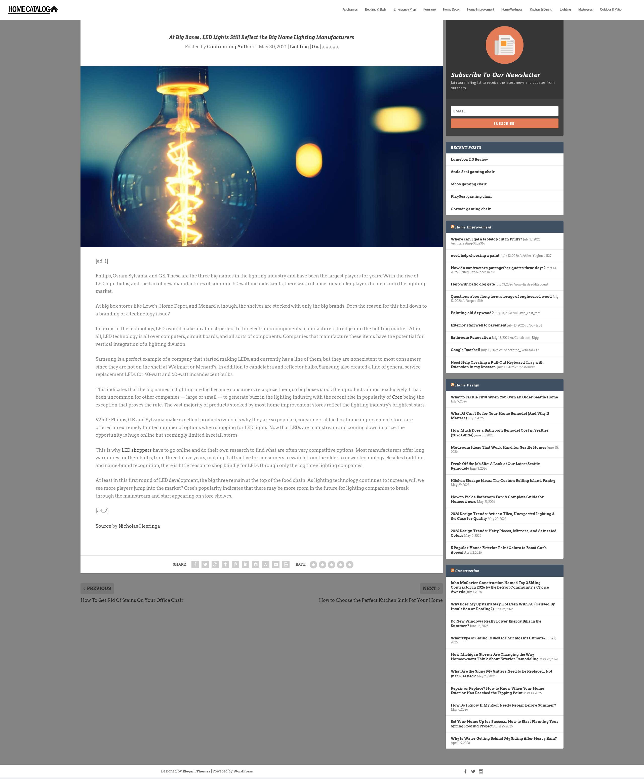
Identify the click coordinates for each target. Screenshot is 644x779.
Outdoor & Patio (610, 9)
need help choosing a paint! (476, 256)
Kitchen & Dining (541, 9)
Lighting (565, 9)
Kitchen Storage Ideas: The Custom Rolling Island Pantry (503, 481)
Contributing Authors (231, 46)
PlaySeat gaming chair (471, 196)
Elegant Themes (196, 771)
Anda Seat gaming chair (473, 172)
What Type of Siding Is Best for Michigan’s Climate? (498, 638)
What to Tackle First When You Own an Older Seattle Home (504, 397)
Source (103, 526)
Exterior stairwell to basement (478, 325)
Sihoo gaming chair (469, 184)
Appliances (350, 9)
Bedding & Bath (375, 9)
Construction (467, 570)
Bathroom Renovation (471, 338)
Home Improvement (480, 9)
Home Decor (451, 9)
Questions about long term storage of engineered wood (501, 297)
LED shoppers (137, 450)
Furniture (429, 9)
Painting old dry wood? (472, 313)
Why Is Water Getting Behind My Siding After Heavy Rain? (504, 738)
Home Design (467, 385)
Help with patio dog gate (473, 284)
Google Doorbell (465, 350)
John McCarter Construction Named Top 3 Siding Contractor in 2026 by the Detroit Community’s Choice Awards (500, 587)
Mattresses (585, 9)
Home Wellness (511, 9)
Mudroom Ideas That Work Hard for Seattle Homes (498, 447)
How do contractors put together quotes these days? (498, 268)
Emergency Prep (404, 9)
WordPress (243, 771)
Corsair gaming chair (471, 209)
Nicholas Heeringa (139, 526)
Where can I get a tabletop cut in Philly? (486, 239)
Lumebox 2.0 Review (469, 159)
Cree (397, 397)
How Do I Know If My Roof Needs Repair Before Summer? (503, 705)
